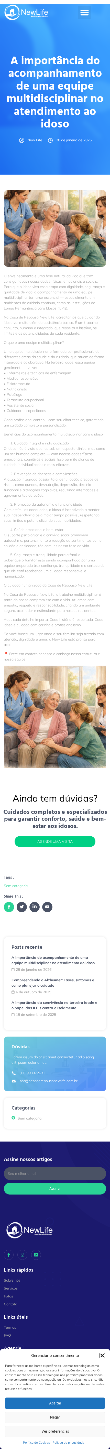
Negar (55, 1417)
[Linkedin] (36, 1255)
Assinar (55, 1188)
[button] (102, 1355)
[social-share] (9, 907)
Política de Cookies (36, 1442)
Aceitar (55, 1403)
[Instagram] (22, 1255)
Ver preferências (55, 1431)
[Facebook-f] (9, 1255)
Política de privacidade (68, 1442)
